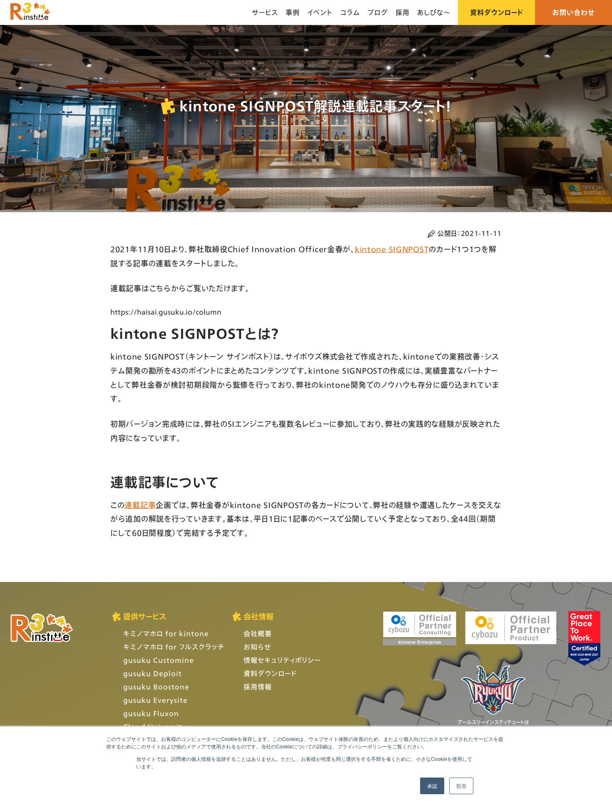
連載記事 (140, 505)
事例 (293, 12)
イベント (320, 12)
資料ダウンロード (496, 12)
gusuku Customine (158, 660)
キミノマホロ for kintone (166, 633)
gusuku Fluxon (151, 713)
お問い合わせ (573, 12)
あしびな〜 (433, 12)
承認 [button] (432, 785)
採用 (403, 12)
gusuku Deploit (152, 673)
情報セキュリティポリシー (282, 660)
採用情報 (258, 686)
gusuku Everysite (155, 700)
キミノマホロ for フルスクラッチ (173, 646)
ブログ (378, 12)
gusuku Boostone (156, 686)
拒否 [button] (461, 785)
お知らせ (257, 646)
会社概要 (258, 633)
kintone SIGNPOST (392, 249)
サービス (265, 12)
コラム (350, 12)
